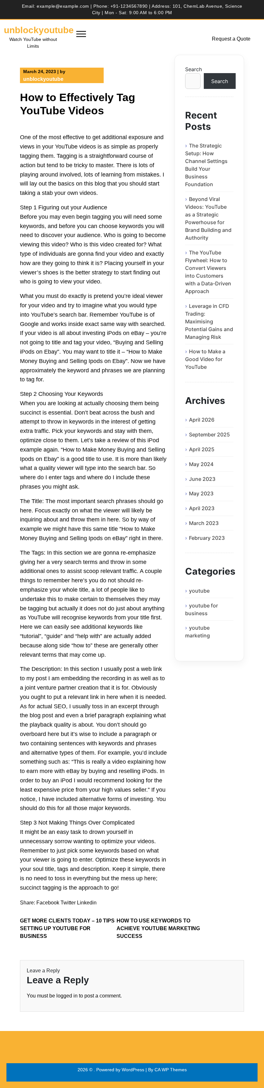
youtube (199, 590)
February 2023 (207, 538)
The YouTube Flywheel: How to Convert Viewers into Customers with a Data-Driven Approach (208, 271)
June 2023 (202, 479)
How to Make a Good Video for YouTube (205, 359)
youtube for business (201, 609)
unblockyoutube (39, 30)
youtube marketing (197, 632)
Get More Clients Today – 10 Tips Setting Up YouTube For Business (67, 928)
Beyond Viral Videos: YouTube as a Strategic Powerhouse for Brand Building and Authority (208, 218)
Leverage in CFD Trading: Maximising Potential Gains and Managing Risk (209, 321)
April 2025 (201, 449)
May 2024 (201, 464)
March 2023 (204, 523)
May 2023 (201, 493)
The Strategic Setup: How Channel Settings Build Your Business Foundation (206, 164)
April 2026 (201, 419)
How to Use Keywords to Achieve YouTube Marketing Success (158, 928)
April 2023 (201, 508)
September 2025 (209, 434)
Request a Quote (231, 39)
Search (193, 69)
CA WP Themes (171, 1069)
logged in (67, 995)
